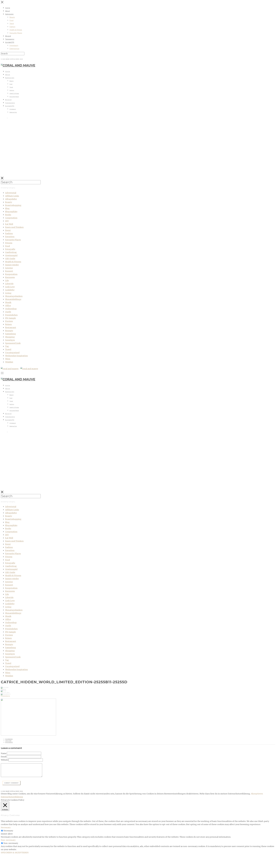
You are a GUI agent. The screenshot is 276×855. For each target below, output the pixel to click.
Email (3, 756)
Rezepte (9, 330)
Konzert (9, 271)
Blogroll (8, 36)
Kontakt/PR (9, 42)
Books (8, 214)
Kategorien (9, 14)
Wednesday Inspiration (16, 355)
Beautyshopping (13, 205)
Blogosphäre (11, 211)
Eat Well (9, 224)
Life (7, 280)
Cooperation (11, 218)
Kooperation (11, 274)
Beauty (12, 17)
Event (8, 230)
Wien (7, 359)
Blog (7, 208)
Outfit (8, 312)
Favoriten (9, 236)
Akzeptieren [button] (257, 793)
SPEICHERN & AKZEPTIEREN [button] (15, 852)
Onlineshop (11, 308)
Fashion (12, 27)
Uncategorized (12, 352)
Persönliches (11, 315)
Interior (9, 268)
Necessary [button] (5, 827)
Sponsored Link (13, 343)
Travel (11, 24)
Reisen (8, 324)
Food (11, 20)
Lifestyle (9, 283)
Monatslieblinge (13, 299)
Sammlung (10, 334)
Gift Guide (10, 258)
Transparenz (9, 39)
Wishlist (9, 362)
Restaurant (10, 327)
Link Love (10, 287)
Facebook (9, 739)
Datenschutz (14, 49)
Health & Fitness (15, 30)
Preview (9, 321)
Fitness (8, 243)
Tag (7, 346)
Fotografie (10, 249)
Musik (8, 302)
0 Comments (5, 696)
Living (8, 293)
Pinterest (9, 742)
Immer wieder (12, 265)
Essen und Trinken (14, 227)
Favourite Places (15, 33)
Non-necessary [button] (8, 840)
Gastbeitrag (11, 252)
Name (3, 753)
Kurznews (10, 277)
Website (5, 760)
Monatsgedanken (14, 296)
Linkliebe (9, 290)
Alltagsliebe (11, 199)
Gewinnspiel (11, 255)
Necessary (8, 830)
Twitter (8, 740)
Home (7, 8)
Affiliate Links (12, 196)
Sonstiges (10, 340)
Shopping (10, 337)
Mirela (3, 689)
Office (8, 305)
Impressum (13, 45)
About (7, 11)
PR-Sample (10, 318)
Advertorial (10, 192)
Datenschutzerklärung (12, 797)
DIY (7, 221)
